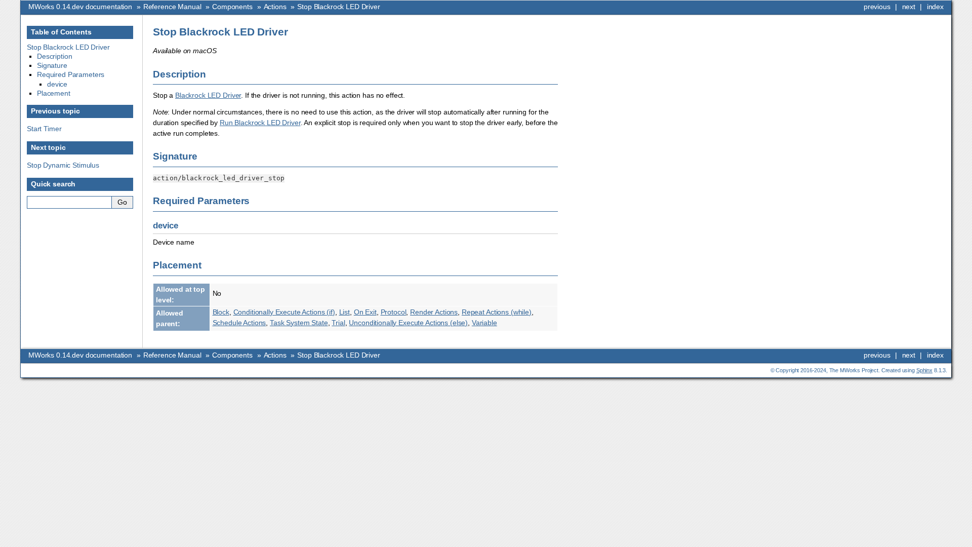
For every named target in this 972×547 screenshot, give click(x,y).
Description (54, 56)
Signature (52, 65)
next (908, 7)
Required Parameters (70, 74)
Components (232, 7)
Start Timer (44, 129)
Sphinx (924, 370)
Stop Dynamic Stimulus (63, 165)
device (57, 84)
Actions (275, 7)
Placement (53, 93)
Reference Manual (172, 7)
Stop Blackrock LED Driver (338, 7)
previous (877, 7)
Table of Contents (61, 32)
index (935, 7)
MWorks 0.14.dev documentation (80, 7)
